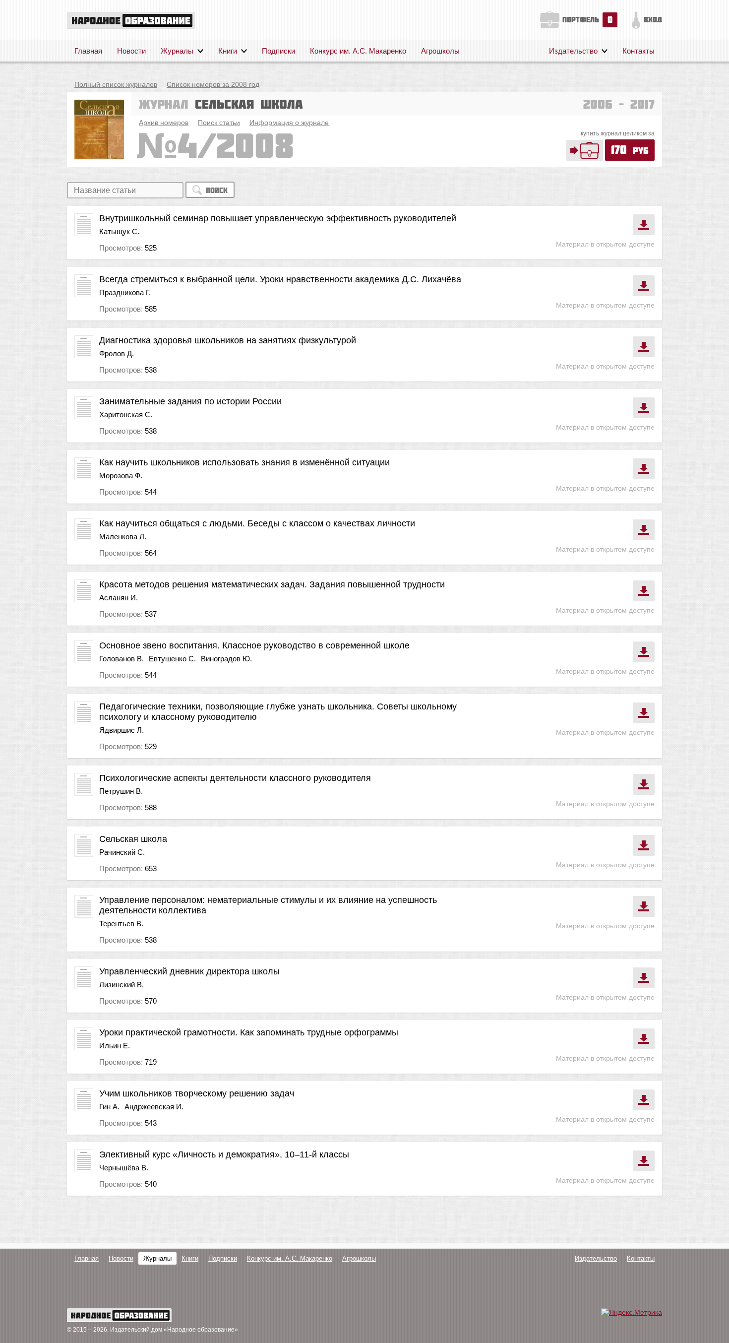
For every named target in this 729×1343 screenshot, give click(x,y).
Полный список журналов (115, 84)
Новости (131, 51)
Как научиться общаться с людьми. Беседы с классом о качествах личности (257, 523)
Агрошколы (440, 51)
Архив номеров (163, 123)
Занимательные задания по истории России (190, 401)
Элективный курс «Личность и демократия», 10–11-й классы (224, 1154)
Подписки (278, 51)
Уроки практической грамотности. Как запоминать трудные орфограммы (248, 1032)
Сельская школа (133, 839)
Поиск (217, 190)
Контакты (638, 51)
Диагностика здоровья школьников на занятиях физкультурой (227, 340)
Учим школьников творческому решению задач (196, 1093)
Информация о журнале (289, 123)
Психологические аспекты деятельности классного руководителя (235, 778)
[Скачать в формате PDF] (644, 224)
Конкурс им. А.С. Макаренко (358, 51)
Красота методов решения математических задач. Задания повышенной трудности (272, 584)
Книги (227, 51)
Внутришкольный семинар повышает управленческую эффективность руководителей (277, 218)
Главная (88, 51)
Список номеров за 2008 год (213, 84)
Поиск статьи (219, 123)
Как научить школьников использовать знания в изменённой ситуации (244, 462)
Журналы (177, 51)
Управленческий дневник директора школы (189, 971)
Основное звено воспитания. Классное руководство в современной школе (254, 645)
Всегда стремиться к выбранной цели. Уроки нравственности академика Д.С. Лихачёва (280, 279)
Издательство (573, 51)
